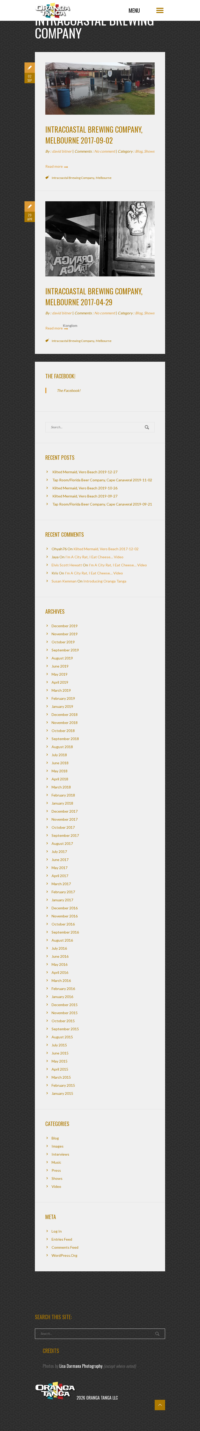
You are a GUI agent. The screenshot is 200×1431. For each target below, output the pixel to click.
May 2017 (59, 867)
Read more (54, 166)
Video (56, 1186)
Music (56, 1162)
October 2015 (63, 1021)
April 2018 (60, 779)
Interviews (60, 1154)
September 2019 (65, 650)
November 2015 (65, 1013)
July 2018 (59, 755)
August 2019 (62, 658)
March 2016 (61, 980)
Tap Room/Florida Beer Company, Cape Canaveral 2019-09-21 (102, 504)
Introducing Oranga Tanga (104, 581)
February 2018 (63, 795)
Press (56, 1170)
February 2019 (63, 698)
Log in (57, 1231)
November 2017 (65, 819)
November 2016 (65, 916)
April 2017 (60, 875)
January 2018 (62, 803)
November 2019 (65, 634)
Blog (138, 151)
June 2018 (60, 763)
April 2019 (60, 682)
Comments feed (65, 1247)
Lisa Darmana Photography (80, 1366)
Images (58, 1146)
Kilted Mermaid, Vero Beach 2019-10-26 (84, 488)
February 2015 (63, 1085)
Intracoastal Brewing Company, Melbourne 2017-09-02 (93, 135)
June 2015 (60, 1053)
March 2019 (61, 690)
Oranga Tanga (53, 9)
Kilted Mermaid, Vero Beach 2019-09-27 (84, 496)
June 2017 (60, 859)
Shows (149, 151)
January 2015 (62, 1093)
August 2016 (62, 940)
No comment (104, 151)
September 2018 (65, 738)
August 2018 (62, 746)
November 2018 (65, 722)
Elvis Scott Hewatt (67, 565)
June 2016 (60, 956)
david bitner (62, 151)
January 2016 (62, 996)
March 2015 (61, 1077)
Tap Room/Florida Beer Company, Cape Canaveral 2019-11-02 (102, 480)
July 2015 (59, 1045)
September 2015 (65, 1029)
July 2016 (59, 948)
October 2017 (63, 827)
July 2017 (59, 851)
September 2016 (65, 932)
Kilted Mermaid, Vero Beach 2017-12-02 (106, 549)
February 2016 (63, 988)
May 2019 (59, 674)
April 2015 (60, 1069)
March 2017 (61, 884)
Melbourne (103, 178)
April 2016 (60, 972)
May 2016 (59, 964)
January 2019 (62, 706)
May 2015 (59, 1061)
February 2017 (63, 892)
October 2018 (63, 730)
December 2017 (65, 811)
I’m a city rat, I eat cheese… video (94, 557)
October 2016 (63, 924)
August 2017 (62, 843)
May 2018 (59, 771)
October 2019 (63, 642)
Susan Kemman (64, 581)
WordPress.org (64, 1255)
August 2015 (62, 1037)
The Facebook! (60, 376)
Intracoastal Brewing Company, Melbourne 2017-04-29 (93, 296)
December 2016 (65, 908)
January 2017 (62, 900)
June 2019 (60, 666)
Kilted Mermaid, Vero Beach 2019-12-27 (84, 472)
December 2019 (65, 626)
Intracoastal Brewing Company (73, 178)
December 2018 (65, 714)
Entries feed (62, 1239)
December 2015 (65, 1004)
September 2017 (65, 835)
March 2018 (61, 787)
